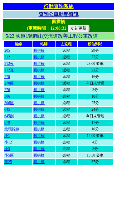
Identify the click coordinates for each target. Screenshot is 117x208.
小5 (7, 149)
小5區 (9, 155)
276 (7, 90)
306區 (9, 103)
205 (7, 50)
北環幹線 (11, 129)
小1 (7, 135)
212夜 (9, 63)
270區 (9, 83)
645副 (9, 116)
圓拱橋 (39, 50)
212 (7, 57)
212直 (9, 70)
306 (7, 96)
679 (7, 122)
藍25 (8, 162)
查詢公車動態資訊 (59, 14)
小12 (8, 142)
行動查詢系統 (59, 6)
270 (7, 77)
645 (7, 109)
